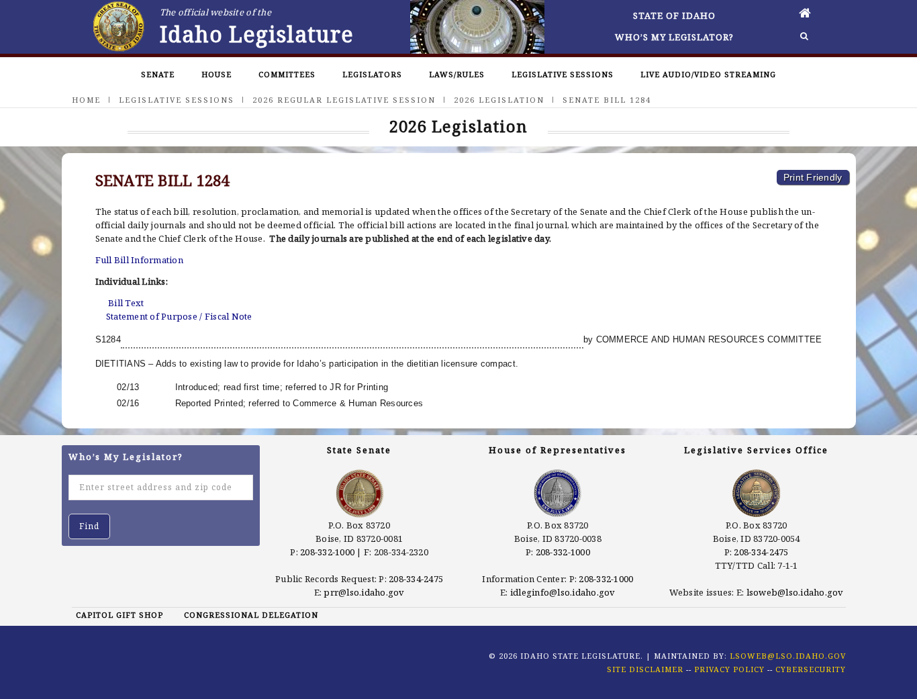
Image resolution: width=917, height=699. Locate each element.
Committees (287, 74)
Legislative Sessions (563, 74)
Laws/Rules (457, 74)
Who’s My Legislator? (674, 37)
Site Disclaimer (645, 669)
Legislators (372, 74)
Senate (158, 74)
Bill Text (126, 303)
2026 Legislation (499, 100)
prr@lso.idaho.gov (364, 592)
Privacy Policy (729, 669)
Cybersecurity (810, 669)
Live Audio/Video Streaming (708, 74)
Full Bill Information (139, 260)
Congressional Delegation (251, 615)
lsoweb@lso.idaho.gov (795, 592)
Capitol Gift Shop (119, 615)
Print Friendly (812, 177)
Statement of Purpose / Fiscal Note (179, 316)
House (216, 74)
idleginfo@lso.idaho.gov (563, 592)
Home (86, 100)
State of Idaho (674, 15)
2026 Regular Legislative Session (344, 100)
